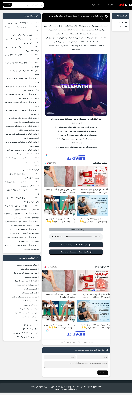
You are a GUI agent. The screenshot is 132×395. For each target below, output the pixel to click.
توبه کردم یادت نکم (29, 293)
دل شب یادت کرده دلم (28, 301)
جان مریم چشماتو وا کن (28, 309)
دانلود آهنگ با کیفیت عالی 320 (75, 244)
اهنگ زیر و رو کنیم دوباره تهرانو (25, 35)
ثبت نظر (102, 372)
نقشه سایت (96, 5)
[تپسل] (47, 155)
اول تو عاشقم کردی (30, 329)
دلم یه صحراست (30, 277)
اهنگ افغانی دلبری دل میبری (26, 265)
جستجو (7, 4)
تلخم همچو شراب (30, 289)
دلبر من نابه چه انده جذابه (27, 285)
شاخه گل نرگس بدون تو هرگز (26, 281)
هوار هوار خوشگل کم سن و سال (25, 273)
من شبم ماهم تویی (29, 317)
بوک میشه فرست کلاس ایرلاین (25, 333)
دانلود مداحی (123, 27)
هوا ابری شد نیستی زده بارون (26, 313)
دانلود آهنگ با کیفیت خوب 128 (75, 252)
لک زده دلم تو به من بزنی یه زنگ (24, 297)
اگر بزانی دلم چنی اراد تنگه (27, 337)
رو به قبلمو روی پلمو (29, 305)
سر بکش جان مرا (30, 325)
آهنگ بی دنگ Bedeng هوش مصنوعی (22, 23)
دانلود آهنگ (109, 5)
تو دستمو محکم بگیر (29, 269)
